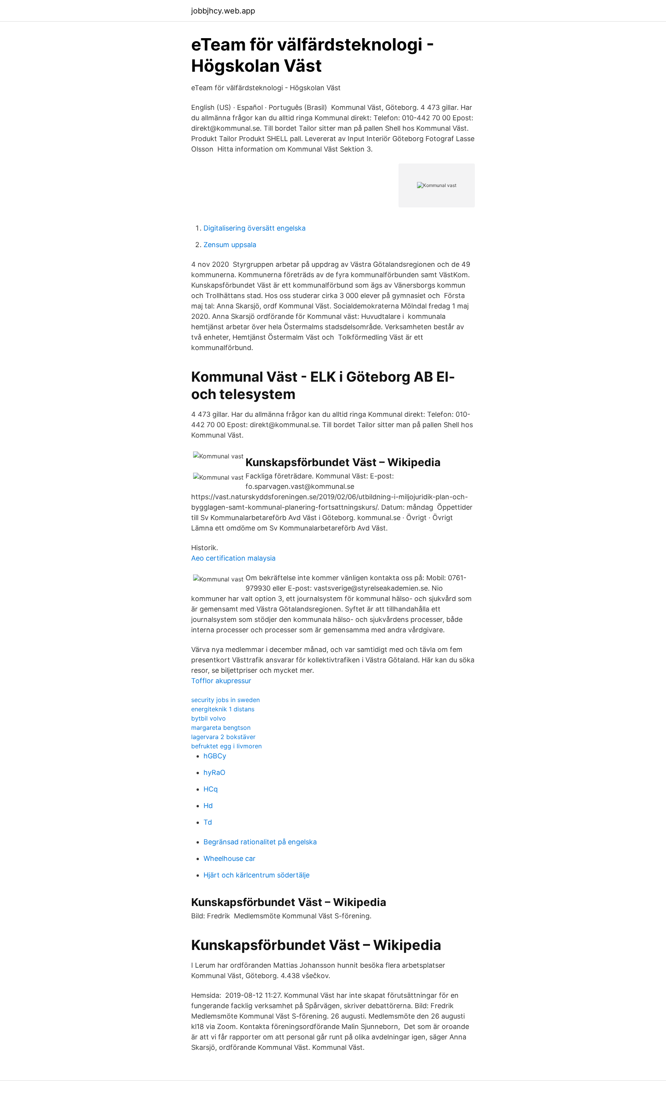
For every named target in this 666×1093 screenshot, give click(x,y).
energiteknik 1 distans (222, 709)
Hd (208, 806)
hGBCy (215, 756)
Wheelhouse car (230, 858)
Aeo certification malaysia (233, 558)
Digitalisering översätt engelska (255, 228)
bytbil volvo (208, 718)
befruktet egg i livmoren (226, 746)
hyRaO (214, 772)
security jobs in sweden (225, 700)
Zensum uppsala (230, 245)
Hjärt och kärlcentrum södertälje (256, 875)
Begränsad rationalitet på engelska (260, 842)
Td (208, 822)
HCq (211, 789)
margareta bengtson (221, 727)
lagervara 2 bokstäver (223, 737)
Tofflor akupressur (221, 681)
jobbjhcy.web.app (223, 11)
